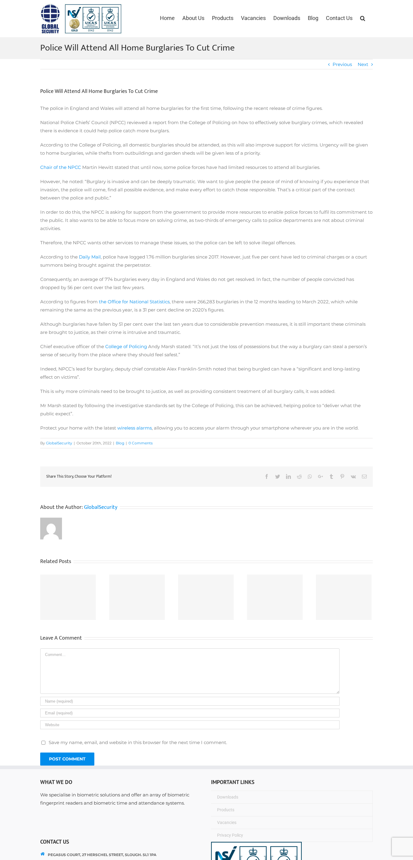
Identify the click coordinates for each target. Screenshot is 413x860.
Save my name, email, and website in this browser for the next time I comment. (138, 742)
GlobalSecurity (59, 443)
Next (363, 64)
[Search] (362, 18)
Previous (342, 64)
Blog (120, 443)
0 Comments (140, 443)
